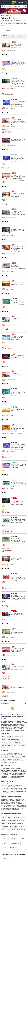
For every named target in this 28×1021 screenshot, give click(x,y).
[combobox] (14, 6)
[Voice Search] (25, 6)
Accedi (21, 2)
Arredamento (6, 30)
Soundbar (21, 838)
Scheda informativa (10, 50)
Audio (4, 847)
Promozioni (6, 858)
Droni (4, 843)
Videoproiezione (14, 843)
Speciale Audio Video (6, 15)
